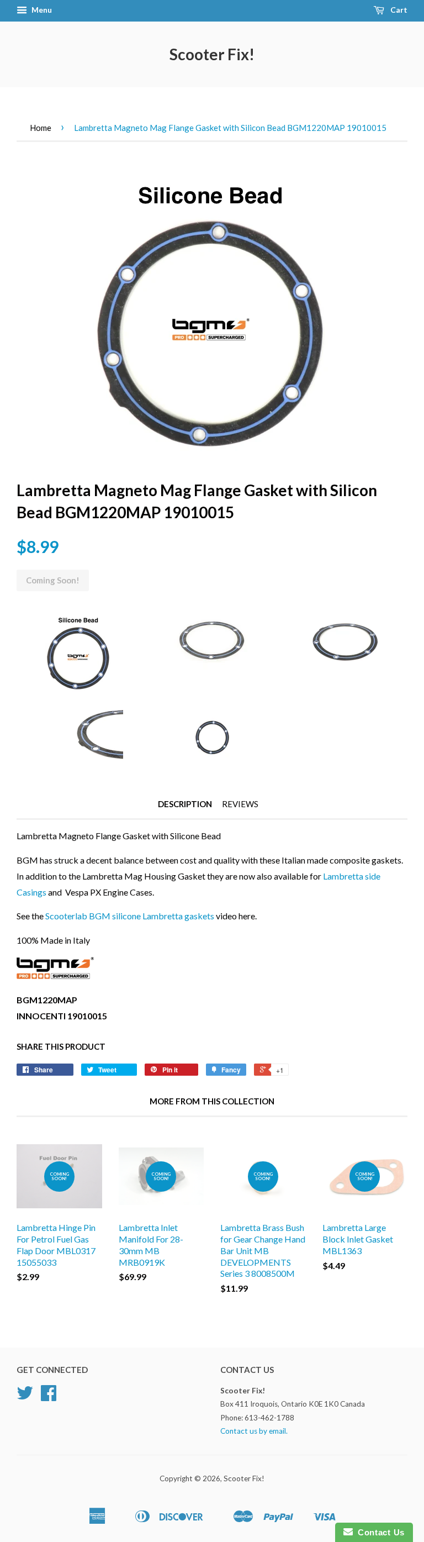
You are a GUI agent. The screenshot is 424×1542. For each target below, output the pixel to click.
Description (185, 804)
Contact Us (379, 1532)
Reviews (240, 804)
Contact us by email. (254, 1431)
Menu (41, 9)
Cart (398, 9)
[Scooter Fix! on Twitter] (25, 1396)
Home (40, 128)
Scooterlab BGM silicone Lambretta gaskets (129, 916)
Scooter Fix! (212, 54)
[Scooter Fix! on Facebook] (48, 1396)
